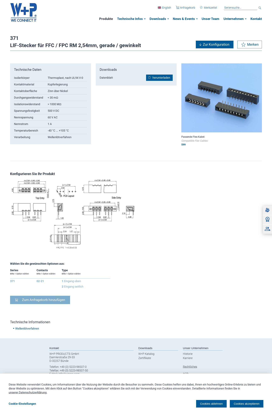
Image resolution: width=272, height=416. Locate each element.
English (166, 7)
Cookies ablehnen (211, 403)
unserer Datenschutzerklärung (28, 392)
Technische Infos (130, 19)
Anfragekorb (187, 7)
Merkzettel (210, 7)
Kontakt (256, 19)
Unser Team (210, 19)
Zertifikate (144, 358)
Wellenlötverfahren (27, 328)
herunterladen (161, 77)
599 (183, 144)
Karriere (188, 358)
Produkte (106, 19)
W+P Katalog (146, 353)
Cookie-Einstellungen (22, 403)
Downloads (158, 19)
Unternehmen (234, 19)
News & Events (184, 19)
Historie (188, 353)
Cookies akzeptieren (246, 403)
